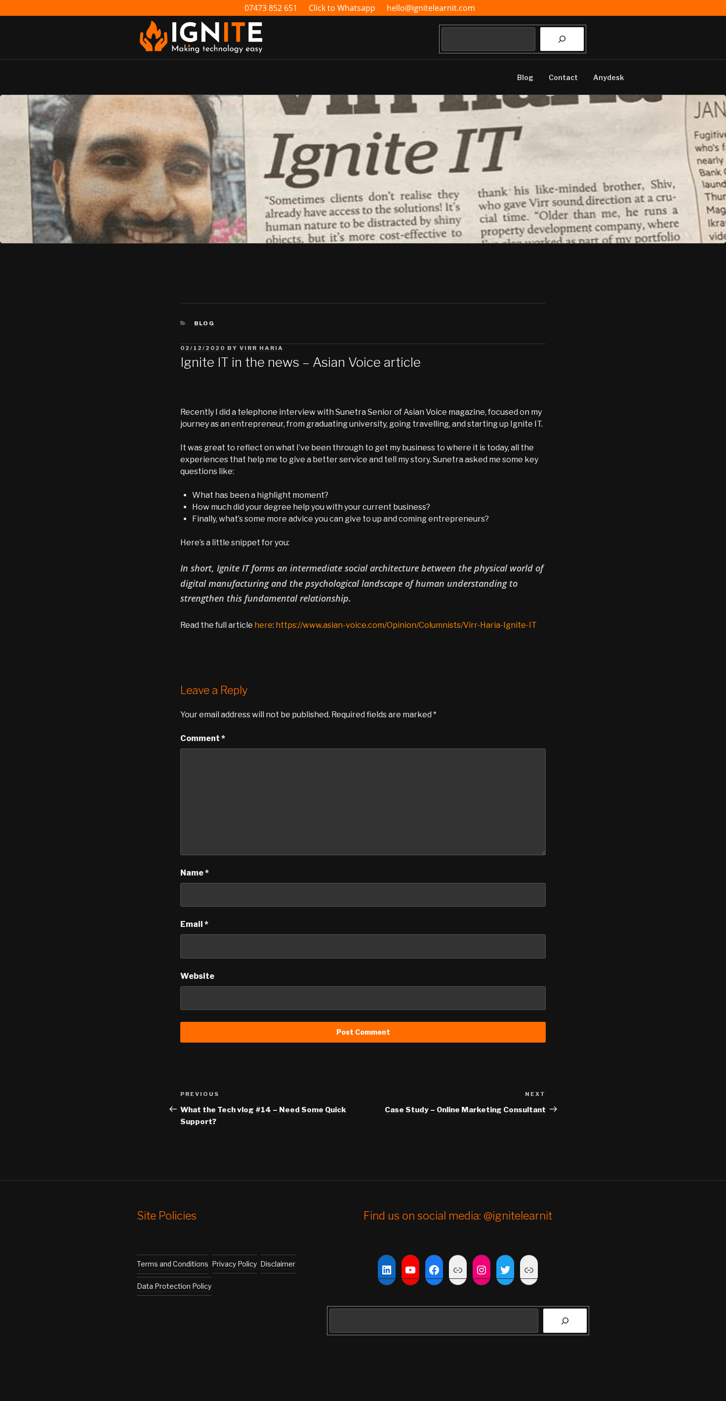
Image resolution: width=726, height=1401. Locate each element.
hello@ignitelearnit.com (431, 7)
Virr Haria (261, 348)
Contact (563, 77)
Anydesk (608, 77)
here (263, 625)
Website (197, 976)
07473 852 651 (270, 7)
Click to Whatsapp (343, 7)
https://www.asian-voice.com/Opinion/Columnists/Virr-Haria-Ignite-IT (406, 625)
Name (194, 872)
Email (194, 924)
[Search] (562, 39)
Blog (525, 77)
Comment (202, 738)
